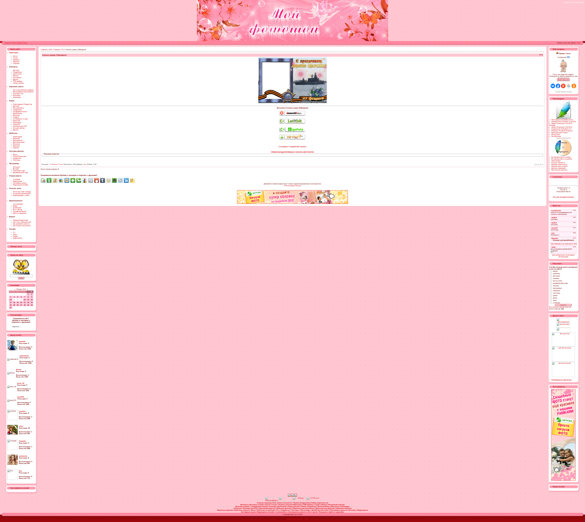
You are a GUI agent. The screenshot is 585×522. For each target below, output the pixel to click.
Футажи (16, 169)
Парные (16, 148)
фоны (555, 298)
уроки (555, 295)
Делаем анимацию (558, 168)
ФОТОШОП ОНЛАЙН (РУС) (562, 120)
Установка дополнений (21, 193)
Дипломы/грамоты (267, 508)
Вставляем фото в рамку (561, 157)
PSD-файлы (17, 81)
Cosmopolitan (18, 204)
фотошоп (556, 276)
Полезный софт (19, 171)
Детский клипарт (243, 506)
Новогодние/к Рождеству (22, 104)
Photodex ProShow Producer (562, 131)
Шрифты (16, 60)
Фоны (15, 154)
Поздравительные (20, 111)
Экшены (16, 61)
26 (18, 305)
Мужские (16, 115)
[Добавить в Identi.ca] (43, 180)
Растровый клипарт (336, 505)
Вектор (15, 76)
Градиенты (17, 158)
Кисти (15, 56)
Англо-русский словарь (22, 192)
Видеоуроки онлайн (20, 185)
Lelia (84, 164)
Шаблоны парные (242, 510)
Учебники (16, 179)
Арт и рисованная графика (23, 90)
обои (555, 300)
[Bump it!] (84, 180)
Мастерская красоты (559, 170)
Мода (15, 206)
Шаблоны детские (284, 508)
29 (28, 305)
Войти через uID (563, 80)
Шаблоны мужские (225, 510)
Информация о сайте (21, 195)
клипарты (556, 290)
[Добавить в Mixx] (96, 180)
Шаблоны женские (344, 508)
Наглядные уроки (19, 183)
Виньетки (16, 121)
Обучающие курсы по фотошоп (343, 510)
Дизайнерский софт (20, 172)
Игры (15, 234)
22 (28, 302)
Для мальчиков (19, 142)
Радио (15, 236)
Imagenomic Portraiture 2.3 (561, 129)
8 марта (16, 117)
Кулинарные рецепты (297, 512)
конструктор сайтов (294, 519)
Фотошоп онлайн (256, 505)
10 (11, 300)
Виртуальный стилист (559, 132)
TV (14, 232)
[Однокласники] (27, 327)
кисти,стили (557, 281)
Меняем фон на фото (559, 166)
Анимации (17, 97)
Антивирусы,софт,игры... (562, 380)
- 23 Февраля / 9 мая (56, 164)
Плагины (16, 63)
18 (14, 302)
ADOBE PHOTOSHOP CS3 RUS (563, 122)
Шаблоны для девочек (325, 508)
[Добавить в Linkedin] (126, 180)
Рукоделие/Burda (19, 211)
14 (25, 300)
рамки (555, 271)
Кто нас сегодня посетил (563, 197)
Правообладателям (20, 220)
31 (11, 308)
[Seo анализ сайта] (313, 501)
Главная (8, 43)
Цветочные (17, 74)
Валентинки (17, 113)
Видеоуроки (17, 181)
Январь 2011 (21, 289)
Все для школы (19, 128)
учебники (556, 303)
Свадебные (17, 72)
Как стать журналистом (22, 222)
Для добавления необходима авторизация (563, 256)
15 (28, 300)
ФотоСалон (555, 134)
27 (21, 305)
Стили (15, 58)
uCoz (306, 519)
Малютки (16, 138)
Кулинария (17, 208)
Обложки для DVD (20, 126)
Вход (25, 43)
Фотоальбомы (18, 108)
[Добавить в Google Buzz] (60, 180)
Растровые (17, 77)
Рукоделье (323, 512)
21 (25, 302)
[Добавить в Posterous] (132, 180)
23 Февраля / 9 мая (20, 119)
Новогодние (17, 137)
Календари (17, 122)
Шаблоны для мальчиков (304, 508)
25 (14, 305)
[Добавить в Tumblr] (102, 180)
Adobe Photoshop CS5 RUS (561, 127)
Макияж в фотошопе (559, 164)
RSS (578, 43)
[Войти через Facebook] (558, 86)
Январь (57, 49)
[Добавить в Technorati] (78, 180)
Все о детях (17, 209)
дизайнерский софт (560, 283)
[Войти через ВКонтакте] (553, 86)
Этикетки (16, 124)
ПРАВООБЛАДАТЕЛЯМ (280, 152)
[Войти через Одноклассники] (574, 86)
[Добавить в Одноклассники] (108, 180)
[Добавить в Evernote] (114, 180)
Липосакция (555, 161)
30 (32, 305)
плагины (556, 278)
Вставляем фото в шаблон (561, 159)
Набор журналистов (319, 503)
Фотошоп (16, 167)
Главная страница (264, 503)
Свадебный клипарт (260, 506)
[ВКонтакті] (23, 327)
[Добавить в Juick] (55, 180)
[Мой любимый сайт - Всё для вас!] (563, 330)
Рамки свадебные (309, 506)
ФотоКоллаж (556, 136)
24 (11, 305)
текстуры (556, 293)
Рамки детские (294, 506)
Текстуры (16, 160)
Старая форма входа (563, 92)
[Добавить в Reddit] (120, 180)
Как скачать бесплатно (22, 226)
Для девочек (18, 140)
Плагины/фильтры (294, 505)
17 (11, 302)
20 (21, 302)
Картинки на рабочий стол (268, 510)
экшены (556, 286)
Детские (16, 70)
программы (557, 288)
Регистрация (17, 43)
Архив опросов (565, 307)
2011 (50, 49)
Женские (16, 144)
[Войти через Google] (568, 85)
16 (32, 300)
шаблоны (556, 273)
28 (25, 305)
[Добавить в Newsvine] (49, 180)
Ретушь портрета (558, 162)
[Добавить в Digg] (90, 180)
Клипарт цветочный (278, 506)
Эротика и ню (18, 93)
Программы (305, 510)
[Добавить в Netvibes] (72, 180)
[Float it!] (66, 180)
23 (32, 302)
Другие (15, 79)
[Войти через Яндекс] (563, 86)
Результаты (553, 307)
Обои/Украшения (19, 156)
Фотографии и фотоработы (23, 92)
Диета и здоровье (20, 213)
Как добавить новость (21, 224)
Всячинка (16, 95)
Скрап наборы (18, 83)
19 (18, 302)
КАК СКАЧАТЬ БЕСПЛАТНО (302, 152)
